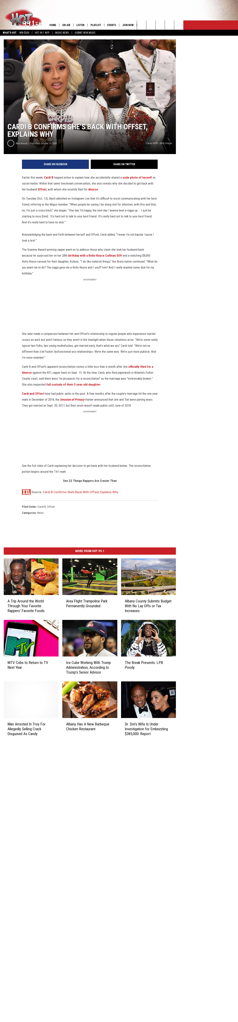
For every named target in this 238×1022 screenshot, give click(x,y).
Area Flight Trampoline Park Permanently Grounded (86, 603)
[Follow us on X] (169, 25)
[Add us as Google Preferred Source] (150, 25)
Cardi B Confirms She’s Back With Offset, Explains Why (80, 492)
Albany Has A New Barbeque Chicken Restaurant (87, 726)
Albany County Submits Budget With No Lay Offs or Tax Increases (148, 606)
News (40, 512)
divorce (93, 189)
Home (52, 25)
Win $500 (24, 32)
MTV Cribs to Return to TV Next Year (27, 665)
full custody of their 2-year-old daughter (73, 384)
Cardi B (48, 177)
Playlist (96, 25)
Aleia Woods (22, 143)
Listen (80, 25)
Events (111, 25)
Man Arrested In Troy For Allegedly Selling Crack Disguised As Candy (26, 729)
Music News (62, 32)
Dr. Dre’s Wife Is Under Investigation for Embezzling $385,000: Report (146, 729)
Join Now (128, 25)
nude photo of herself (137, 177)
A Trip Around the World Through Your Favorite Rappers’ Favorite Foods (26, 606)
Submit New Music (85, 32)
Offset (42, 189)
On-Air (66, 25)
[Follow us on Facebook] (160, 25)
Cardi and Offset (33, 393)
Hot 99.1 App (42, 32)
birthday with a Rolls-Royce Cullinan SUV (95, 255)
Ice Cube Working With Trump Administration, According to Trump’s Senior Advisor (88, 667)
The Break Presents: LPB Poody (144, 665)
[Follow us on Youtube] (178, 25)
